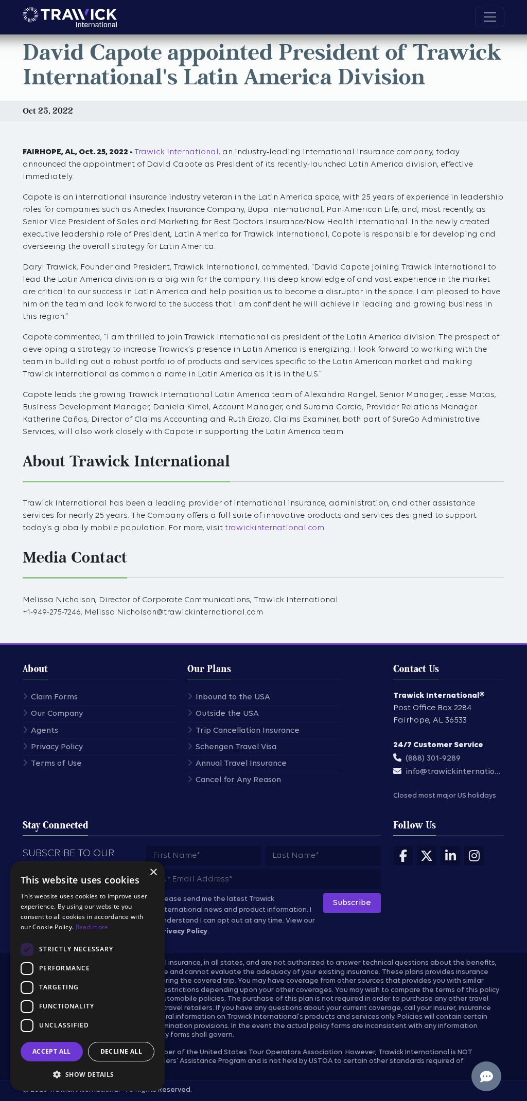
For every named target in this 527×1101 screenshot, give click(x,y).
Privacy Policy (57, 747)
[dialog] (87, 976)
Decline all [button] (121, 1051)
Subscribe (352, 903)
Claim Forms (54, 697)
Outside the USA (227, 714)
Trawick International (176, 152)
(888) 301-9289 (433, 758)
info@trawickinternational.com (456, 772)
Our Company (57, 714)
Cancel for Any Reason (238, 780)
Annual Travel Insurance (241, 764)
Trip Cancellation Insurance (248, 731)
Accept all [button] (51, 1051)
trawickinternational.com (274, 528)
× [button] (153, 872)
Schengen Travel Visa (236, 747)
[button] (87, 1074)
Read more (92, 927)
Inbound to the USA (233, 697)
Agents (44, 731)
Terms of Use (56, 764)
